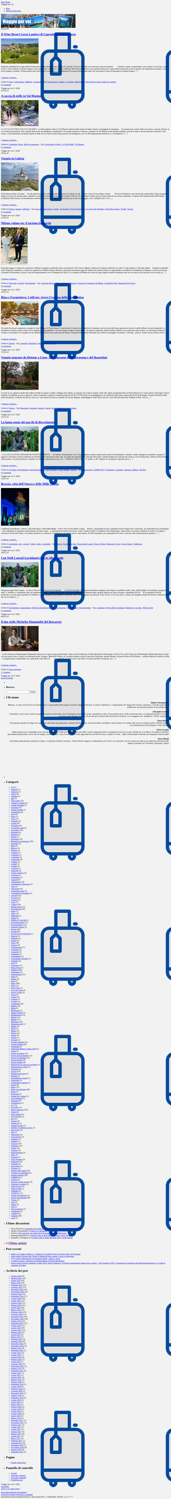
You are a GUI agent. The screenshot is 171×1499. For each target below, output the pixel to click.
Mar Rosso (15, 1010)
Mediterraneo (16, 1015)
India (39, 544)
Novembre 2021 (17, 1366)
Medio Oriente (17, 1013)
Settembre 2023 (17, 1323)
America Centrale (18, 803)
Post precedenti (7, 678)
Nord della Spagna (112, 209)
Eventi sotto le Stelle (52, 144)
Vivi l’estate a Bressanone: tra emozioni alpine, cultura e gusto (35, 1259)
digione (41, 408)
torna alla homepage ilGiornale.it (14, 1492)
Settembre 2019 (17, 1398)
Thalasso (14, 1150)
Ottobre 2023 (16, 1321)
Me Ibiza (45, 343)
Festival (14, 936)
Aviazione (15, 825)
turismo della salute (18, 1171)
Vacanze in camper (18, 1184)
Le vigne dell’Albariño (95, 209)
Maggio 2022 (16, 1359)
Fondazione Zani (69, 544)
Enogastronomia (17, 922)
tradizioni (26, 209)
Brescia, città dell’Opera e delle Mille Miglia (30, 483)
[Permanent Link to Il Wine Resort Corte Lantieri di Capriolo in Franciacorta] (20, 63)
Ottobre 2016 (16, 1450)
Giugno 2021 (16, 1377)
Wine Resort (79, 82)
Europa (11, 209)
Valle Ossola (16, 1189)
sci (12, 1105)
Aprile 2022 (16, 1362)
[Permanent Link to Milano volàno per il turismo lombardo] (14, 264)
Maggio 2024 (16, 1305)
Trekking (14, 1164)
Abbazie (14, 789)
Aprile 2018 (16, 1416)
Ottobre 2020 (16, 1382)
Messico (14, 1017)
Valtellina (14, 1191)
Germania (15, 950)
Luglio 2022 (16, 1355)
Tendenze (15, 1146)
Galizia (56, 209)
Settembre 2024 (17, 1296)
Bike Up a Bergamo (39, 1231)
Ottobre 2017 (16, 1425)
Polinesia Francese (18, 1074)
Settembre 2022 (17, 1350)
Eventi (13, 932)
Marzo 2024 (16, 1310)
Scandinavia (16, 1103)
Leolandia (119, 470)
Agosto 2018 (16, 1409)
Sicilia (13, 1112)
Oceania (14, 1040)
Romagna (15, 1094)
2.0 (12, 787)
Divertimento (30, 283)
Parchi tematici (51, 470)
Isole (13, 981)
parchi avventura (17, 1053)
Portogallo (15, 1080)
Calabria (14, 853)
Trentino (14, 1168)
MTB (13, 1028)
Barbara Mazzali (69, 283)
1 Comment (5, 672)
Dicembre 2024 (17, 1289)
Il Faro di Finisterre (77, 209)
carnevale (15, 871)
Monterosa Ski (17, 1024)
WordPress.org (17, 1480)
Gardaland (110, 470)
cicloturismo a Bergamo (20, 884)
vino (13, 1202)
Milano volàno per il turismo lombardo (26, 223)
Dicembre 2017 (17, 1420)
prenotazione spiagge (19, 1083)
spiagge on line (17, 1125)
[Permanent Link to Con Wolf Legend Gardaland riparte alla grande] (20, 586)
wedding (14, 1213)
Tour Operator (16, 1159)
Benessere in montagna (20, 841)
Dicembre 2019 (17, 1393)
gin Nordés (64, 209)
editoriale (14, 916)
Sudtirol (14, 1141)
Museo (13, 1031)
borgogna (33, 408)
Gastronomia (19, 82)
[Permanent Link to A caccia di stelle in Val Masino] (20, 125)
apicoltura (15, 807)
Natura (13, 1038)
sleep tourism (16, 1114)
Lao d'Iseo (69, 82)
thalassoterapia (17, 1153)
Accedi (14, 1473)
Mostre (14, 1026)
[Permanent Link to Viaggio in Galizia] (20, 190)
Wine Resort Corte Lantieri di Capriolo (100, 82)
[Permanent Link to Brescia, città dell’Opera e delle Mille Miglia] (15, 525)
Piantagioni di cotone (19, 1067)
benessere (15, 839)
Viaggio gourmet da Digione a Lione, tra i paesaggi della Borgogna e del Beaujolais (54, 357)
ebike (13, 913)
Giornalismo (16, 956)
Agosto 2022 (16, 1353)
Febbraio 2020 (17, 1389)
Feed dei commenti (18, 1478)
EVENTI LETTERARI (20, 934)
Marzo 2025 (16, 1283)
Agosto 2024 (16, 1299)
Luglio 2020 (16, 1386)
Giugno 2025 (16, 1276)
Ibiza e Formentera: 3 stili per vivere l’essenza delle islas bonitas (42, 297)
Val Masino (79, 144)
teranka (53, 343)
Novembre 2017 (17, 1423)
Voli (12, 1207)
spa (12, 1119)
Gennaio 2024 (16, 1314)
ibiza (39, 343)
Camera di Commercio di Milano (90, 283)
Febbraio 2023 (17, 1339)
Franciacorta (52, 82)
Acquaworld (87, 470)
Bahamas (14, 832)
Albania (14, 796)
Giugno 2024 (16, 1303)
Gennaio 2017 (16, 1443)
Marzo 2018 (16, 1418)
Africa (13, 794)
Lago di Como (17, 990)
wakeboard (15, 1211)
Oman (13, 1051)
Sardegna (14, 1101)
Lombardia (37, 82)
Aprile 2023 (16, 1335)
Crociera (14, 898)
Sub (12, 1132)
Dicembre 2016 (17, 1445)
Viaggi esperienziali (19, 1198)
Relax (20, 144)
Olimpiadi (15, 1047)
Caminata (15, 855)
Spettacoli (15, 1123)
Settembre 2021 (17, 1371)
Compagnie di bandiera (20, 893)
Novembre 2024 (17, 1292)
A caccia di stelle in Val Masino (21, 95)
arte (20, 544)
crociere (14, 900)
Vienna (14, 1200)
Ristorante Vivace (113, 544)
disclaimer (5, 1486)
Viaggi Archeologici (19, 1195)
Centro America (17, 873)
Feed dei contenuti (18, 1475)
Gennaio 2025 (16, 1287)
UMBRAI (15, 1177)
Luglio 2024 (16, 1301)
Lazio (13, 995)
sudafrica (14, 1139)
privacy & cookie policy (10, 1489)
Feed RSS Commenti (24, 1494)
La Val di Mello (68, 144)
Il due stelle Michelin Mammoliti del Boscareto (31, 621)
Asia (13, 819)
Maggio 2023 (16, 1332)
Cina (13, 886)
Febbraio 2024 (17, 1312)
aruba (13, 816)
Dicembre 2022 (17, 1344)
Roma (13, 1092)
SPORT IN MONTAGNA (21, 1128)
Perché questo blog (13, 11)
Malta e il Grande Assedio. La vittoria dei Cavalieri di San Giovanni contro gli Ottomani (45, 1254)
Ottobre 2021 (16, 1368)
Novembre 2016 (17, 1447)
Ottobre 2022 (16, 1348)
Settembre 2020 (17, 1384)
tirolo (13, 1155)
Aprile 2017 (16, 1436)
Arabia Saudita (17, 810)
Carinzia (14, 868)
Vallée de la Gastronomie (66, 408)
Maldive (14, 1006)
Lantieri (61, 82)
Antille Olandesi (17, 805)
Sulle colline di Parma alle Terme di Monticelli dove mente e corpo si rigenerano (42, 1256)
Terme (13, 1148)
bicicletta (14, 844)
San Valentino (16, 1098)
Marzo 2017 (16, 1438)
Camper (14, 862)
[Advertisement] (25, 762)
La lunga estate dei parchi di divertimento (28, 422)
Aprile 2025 (16, 1280)
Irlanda (14, 979)
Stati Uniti (15, 1130)
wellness (14, 1216)
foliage (13, 941)
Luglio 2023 (16, 1328)
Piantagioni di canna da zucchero (24, 1065)
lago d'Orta (15, 988)
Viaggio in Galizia (12, 158)
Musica (14, 1033)
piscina (73, 470)
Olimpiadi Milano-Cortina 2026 (23, 1049)
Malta (13, 1008)
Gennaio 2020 (16, 1391)
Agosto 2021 (16, 1373)
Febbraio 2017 (17, 1441)
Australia (23, 343)
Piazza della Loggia (85, 544)
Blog (8, 9)
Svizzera (14, 1144)
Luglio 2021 (16, 1375)
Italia (13, 983)
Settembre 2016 (17, 1452)
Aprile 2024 (16, 1308)
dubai (13, 911)
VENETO (15, 1193)
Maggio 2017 (16, 1434)
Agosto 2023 (16, 1326)
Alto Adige (15, 801)
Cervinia (14, 875)
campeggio (15, 859)
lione (54, 408)
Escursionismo (17, 925)
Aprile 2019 (16, 1402)
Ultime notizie (18, 1243)
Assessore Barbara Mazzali (51, 283)
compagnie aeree (17, 891)
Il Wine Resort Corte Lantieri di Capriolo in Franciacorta (38, 34)
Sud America (16, 1137)
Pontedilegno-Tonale (19, 1078)
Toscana (14, 1157)
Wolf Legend (148, 608)
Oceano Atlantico (18, 1042)
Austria (14, 823)
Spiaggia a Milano (131, 470)
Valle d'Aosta (16, 1186)
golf (12, 963)
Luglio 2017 (16, 1429)
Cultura (33, 544)
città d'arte (13, 283)
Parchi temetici (64, 470)
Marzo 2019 (16, 1405)
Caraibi (14, 866)
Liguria (14, 997)
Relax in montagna (31, 144)
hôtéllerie (28, 82)
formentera (32, 343)
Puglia (13, 1085)
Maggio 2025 (16, 1278)
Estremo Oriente (17, 927)
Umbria (14, 1180)
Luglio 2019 (16, 1400)
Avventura (13, 470)
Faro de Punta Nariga (43, 209)
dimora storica (16, 907)
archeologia (13, 544)
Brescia (59, 544)
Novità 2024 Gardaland (115, 608)
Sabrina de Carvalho (133, 608)
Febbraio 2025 (17, 1285)
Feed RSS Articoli (8, 1494)
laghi (13, 986)
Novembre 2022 (17, 1346)
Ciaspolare (15, 877)
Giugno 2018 (16, 1414)
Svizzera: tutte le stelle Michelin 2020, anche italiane (50, 1235)
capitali (14, 864)
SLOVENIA (16, 1116)
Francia (12, 408)
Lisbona (14, 999)
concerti (21, 283)
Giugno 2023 (16, 1330)
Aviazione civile (17, 828)
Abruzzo (14, 792)
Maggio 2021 (16, 1380)
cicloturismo (16, 882)
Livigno (14, 1001)
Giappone (15, 952)
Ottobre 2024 (16, 1294)
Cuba (13, 902)
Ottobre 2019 (16, 1395)
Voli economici (17, 1209)
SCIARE (14, 1107)
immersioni (15, 972)
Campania (15, 857)
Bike (13, 846)
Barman (14, 835)
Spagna (18, 209)
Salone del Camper (18, 1096)
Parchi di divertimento (40, 608)
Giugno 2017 (16, 1432)
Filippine (14, 938)
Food (11, 82)
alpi (12, 798)
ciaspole (14, 880)
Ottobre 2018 (16, 1407)
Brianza (14, 850)
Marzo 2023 (16, 1337)
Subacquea (15, 1134)
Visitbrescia (137, 544)
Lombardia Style (110, 283)
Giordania (15, 954)
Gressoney (15, 965)
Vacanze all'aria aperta (20, 1182)
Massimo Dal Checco (126, 283)
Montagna (15, 1022)
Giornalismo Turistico (19, 959)
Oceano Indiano (17, 1044)
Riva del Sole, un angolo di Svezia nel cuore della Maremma (43, 1233)
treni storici (15, 1166)
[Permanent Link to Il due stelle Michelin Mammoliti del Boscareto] (20, 650)
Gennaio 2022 (16, 1364)
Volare (13, 1204)
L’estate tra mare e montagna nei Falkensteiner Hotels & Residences (38, 1261)
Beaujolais (24, 408)
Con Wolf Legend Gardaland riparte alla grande (32, 557)
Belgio (13, 837)
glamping (14, 961)
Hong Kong (16, 968)
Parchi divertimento (37, 470)
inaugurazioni (25, 608)
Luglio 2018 (16, 1411)
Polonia (14, 1076)
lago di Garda (16, 992)
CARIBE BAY (99, 470)
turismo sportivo (17, 1175)
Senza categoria (15, 669)
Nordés (123, 209)
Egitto (13, 918)
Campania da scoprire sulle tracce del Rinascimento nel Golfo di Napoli (53, 1229)
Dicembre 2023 (17, 1317)
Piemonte (14, 1069)
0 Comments (6, 85)
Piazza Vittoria (99, 544)
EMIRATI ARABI (18, 920)
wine (13, 1218)
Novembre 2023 (17, 1319)
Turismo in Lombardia (20, 1173)
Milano (14, 1019)
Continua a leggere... (9, 78)
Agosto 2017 (16, 1427)
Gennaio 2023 (16, 1341)
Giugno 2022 (16, 1357)
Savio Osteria (126, 544)
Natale (13, 1035)
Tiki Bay (142, 470)
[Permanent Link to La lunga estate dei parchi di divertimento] (20, 451)
